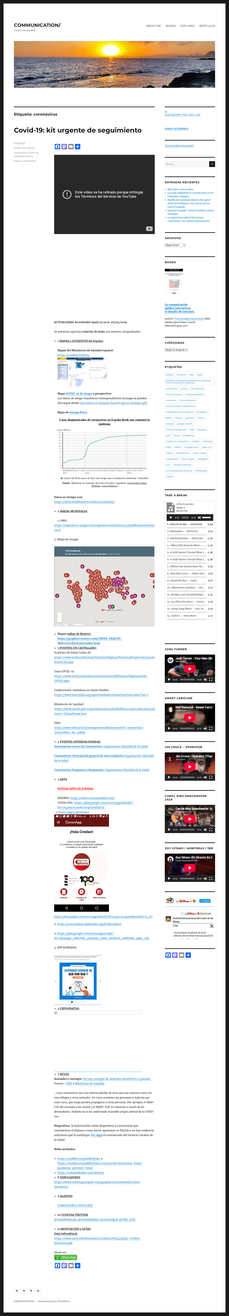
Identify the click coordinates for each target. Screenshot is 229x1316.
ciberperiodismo (195, 394)
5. (186, 552)
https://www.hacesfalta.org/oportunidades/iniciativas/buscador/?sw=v (101, 694)
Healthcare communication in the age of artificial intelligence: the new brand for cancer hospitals (188, 203)
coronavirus (20, 152)
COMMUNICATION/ (37, 25)
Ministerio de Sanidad (89, 1083)
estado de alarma (23, 156)
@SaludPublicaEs (65, 1219)
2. (182, 531)
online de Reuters (79, 633)
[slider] (207, 517)
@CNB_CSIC (127, 1219)
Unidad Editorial (182, 464)
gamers (190, 417)
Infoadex (202, 429)
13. (186, 608)
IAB (192, 429)
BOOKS (171, 25)
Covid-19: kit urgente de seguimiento (78, 130)
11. (186, 594)
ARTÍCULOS (207, 25)
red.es (169, 453)
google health (185, 423)
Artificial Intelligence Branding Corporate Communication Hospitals (188, 381)
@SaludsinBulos (88, 1219)
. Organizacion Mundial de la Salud (101, 746)
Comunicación (188, 400)
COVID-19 (33, 152)
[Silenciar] (199, 517)
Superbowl (172, 459)
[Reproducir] (171, 517)
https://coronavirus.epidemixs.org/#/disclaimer (89, 924)
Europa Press (78, 412)
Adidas (170, 374)
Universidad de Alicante (179, 470)
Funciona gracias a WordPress (54, 1301)
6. (186, 559)
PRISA (178, 447)
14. (181, 615)
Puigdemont (192, 447)
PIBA (168, 447)
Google (170, 423)
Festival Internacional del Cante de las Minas (193, 920)
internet (30, 148)
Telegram (203, 459)
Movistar (207, 441)
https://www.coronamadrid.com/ (93, 798)
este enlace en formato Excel (98, 403)
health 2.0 (19, 148)
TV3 (168, 464)
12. (186, 601)
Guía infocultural (66, 1233)
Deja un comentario (25, 160)
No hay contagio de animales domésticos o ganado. (117, 1078)
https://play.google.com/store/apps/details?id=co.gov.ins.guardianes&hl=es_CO (103, 916)
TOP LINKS (187, 25)
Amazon (181, 374)
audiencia (171, 388)
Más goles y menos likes (180, 189)
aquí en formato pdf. (133, 403)
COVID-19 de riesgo (79, 393)
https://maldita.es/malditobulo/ (79, 1158)
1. (184, 524)
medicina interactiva (177, 441)
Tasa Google (187, 459)
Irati (168, 435)
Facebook (201, 412)
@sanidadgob (109, 1219)
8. (186, 573)
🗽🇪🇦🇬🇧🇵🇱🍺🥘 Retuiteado (198, 913)
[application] (190, 517)
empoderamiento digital (179, 412)
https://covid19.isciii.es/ (74, 355)
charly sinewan (174, 394)
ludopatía (188, 435)
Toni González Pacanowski (179, 145)
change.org (197, 388)
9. (182, 580)
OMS (69, 1083)
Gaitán (178, 417)
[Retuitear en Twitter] (182, 913)
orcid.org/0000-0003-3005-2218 (182, 114)
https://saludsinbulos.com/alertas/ (81, 1172)
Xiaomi (170, 476)
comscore (171, 400)
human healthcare (176, 429)
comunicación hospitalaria (180, 406)
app (191, 374)
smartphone (182, 453)
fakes (169, 417)
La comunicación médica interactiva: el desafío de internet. (180, 308)
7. (186, 566)
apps (200, 374)
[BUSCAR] (212, 164)
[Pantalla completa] (210, 679)
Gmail (200, 417)
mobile (196, 441)
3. (185, 538)
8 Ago (175, 925)
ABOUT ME (153, 25)
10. (186, 587)
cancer (184, 388)
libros (177, 435)
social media (200, 453)
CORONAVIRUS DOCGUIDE (75, 1205)
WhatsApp (201, 470)
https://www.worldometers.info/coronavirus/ (84, 501)
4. (186, 545)
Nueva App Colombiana (73, 812)
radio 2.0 (206, 447)
